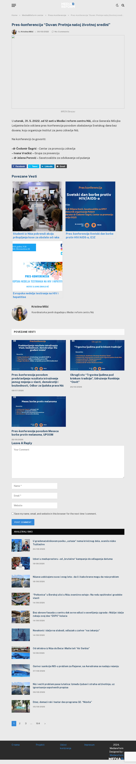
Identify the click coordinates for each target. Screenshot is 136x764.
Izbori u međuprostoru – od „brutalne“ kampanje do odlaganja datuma (73, 559)
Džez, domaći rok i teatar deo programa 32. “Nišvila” (62, 702)
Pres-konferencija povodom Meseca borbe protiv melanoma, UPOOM (35, 433)
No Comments (62, 31)
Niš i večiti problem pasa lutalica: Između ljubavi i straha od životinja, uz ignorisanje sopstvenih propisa (74, 686)
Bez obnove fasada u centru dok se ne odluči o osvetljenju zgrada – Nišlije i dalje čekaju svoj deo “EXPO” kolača (78, 614)
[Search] (122, 5)
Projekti (40, 744)
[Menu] (14, 5)
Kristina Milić (27, 31)
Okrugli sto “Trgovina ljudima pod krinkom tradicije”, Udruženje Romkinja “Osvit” (94, 378)
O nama (16, 744)
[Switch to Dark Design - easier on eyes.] (117, 5)
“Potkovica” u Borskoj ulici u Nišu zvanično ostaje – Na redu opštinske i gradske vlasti (77, 596)
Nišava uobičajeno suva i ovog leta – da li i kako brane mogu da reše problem (76, 577)
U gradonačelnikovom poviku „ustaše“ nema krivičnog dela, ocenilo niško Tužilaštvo (74, 543)
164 (38, 723)
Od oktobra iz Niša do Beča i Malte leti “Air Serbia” (61, 648)
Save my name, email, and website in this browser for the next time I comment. (55, 513)
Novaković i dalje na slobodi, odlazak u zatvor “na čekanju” (66, 630)
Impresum (89, 744)
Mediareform (116, 755)
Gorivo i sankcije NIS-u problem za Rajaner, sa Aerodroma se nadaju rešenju (76, 666)
